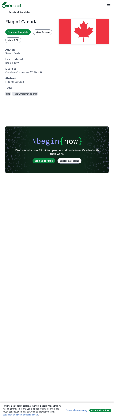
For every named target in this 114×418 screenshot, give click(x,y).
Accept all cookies (100, 410)
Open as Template (18, 32)
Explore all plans (69, 160)
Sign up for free (44, 160)
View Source (43, 32)
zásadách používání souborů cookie (20, 414)
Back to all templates (18, 12)
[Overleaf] (11, 5)
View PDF (13, 40)
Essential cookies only (76, 410)
